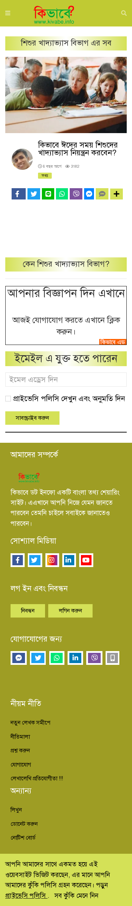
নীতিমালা (20, 736)
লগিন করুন (70, 610)
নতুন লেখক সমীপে (30, 722)
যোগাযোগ (21, 764)
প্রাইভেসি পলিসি (26, 896)
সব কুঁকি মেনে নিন (76, 896)
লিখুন (16, 809)
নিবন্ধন (27, 610)
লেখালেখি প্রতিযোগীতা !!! (37, 778)
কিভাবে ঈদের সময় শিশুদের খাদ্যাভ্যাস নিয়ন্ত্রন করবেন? (78, 148)
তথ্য (45, 175)
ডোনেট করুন (24, 824)
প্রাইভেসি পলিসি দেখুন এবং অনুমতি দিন (69, 398)
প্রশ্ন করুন (20, 750)
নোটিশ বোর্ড (23, 837)
